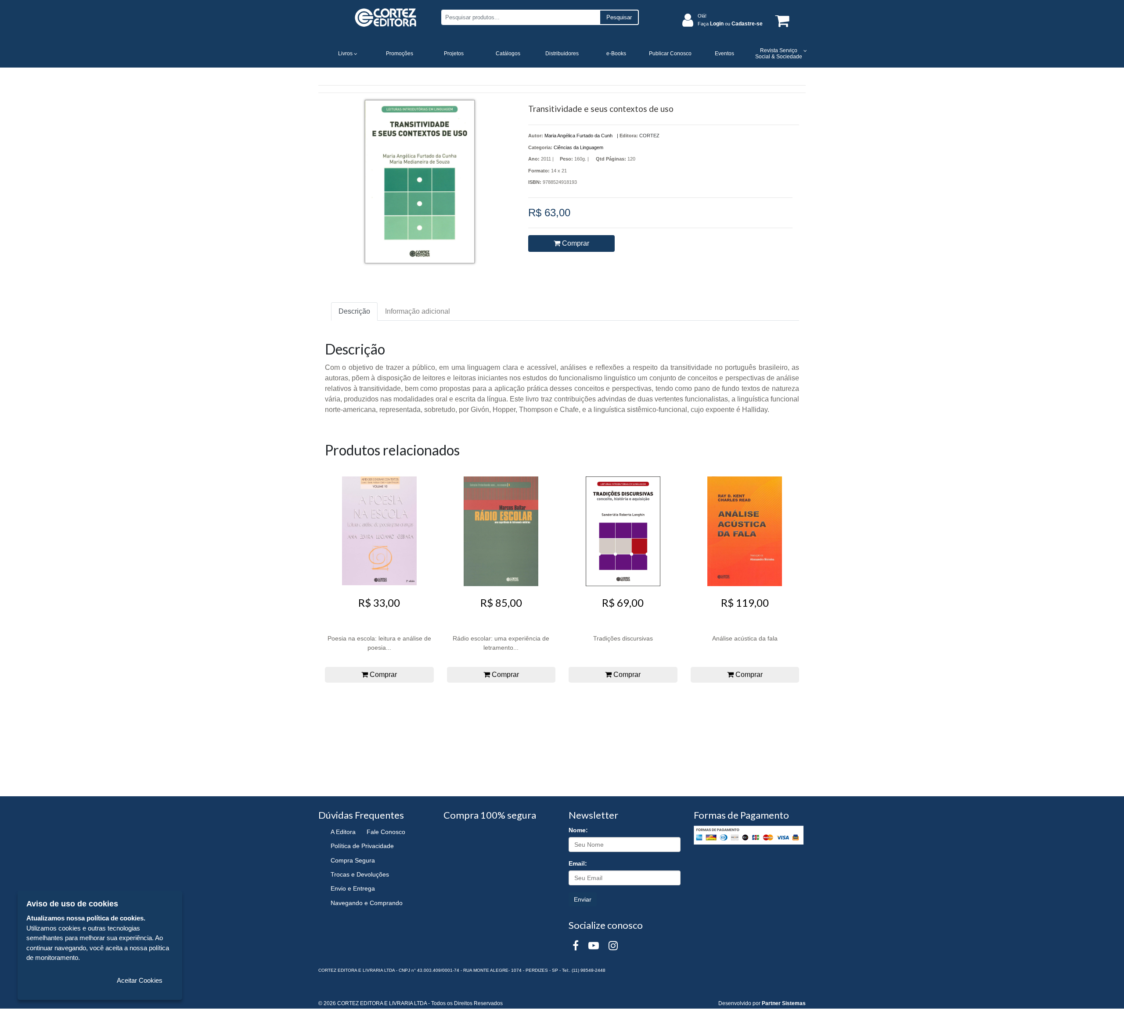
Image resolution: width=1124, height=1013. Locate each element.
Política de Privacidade (362, 845)
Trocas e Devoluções (360, 874)
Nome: (578, 830)
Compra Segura (353, 860)
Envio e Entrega (353, 888)
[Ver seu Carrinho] (780, 20)
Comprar (574, 243)
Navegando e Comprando (367, 902)
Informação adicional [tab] (417, 311)
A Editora (343, 831)
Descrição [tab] (354, 311)
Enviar (582, 899)
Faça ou (730, 23)
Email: (578, 863)
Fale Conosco (386, 831)
